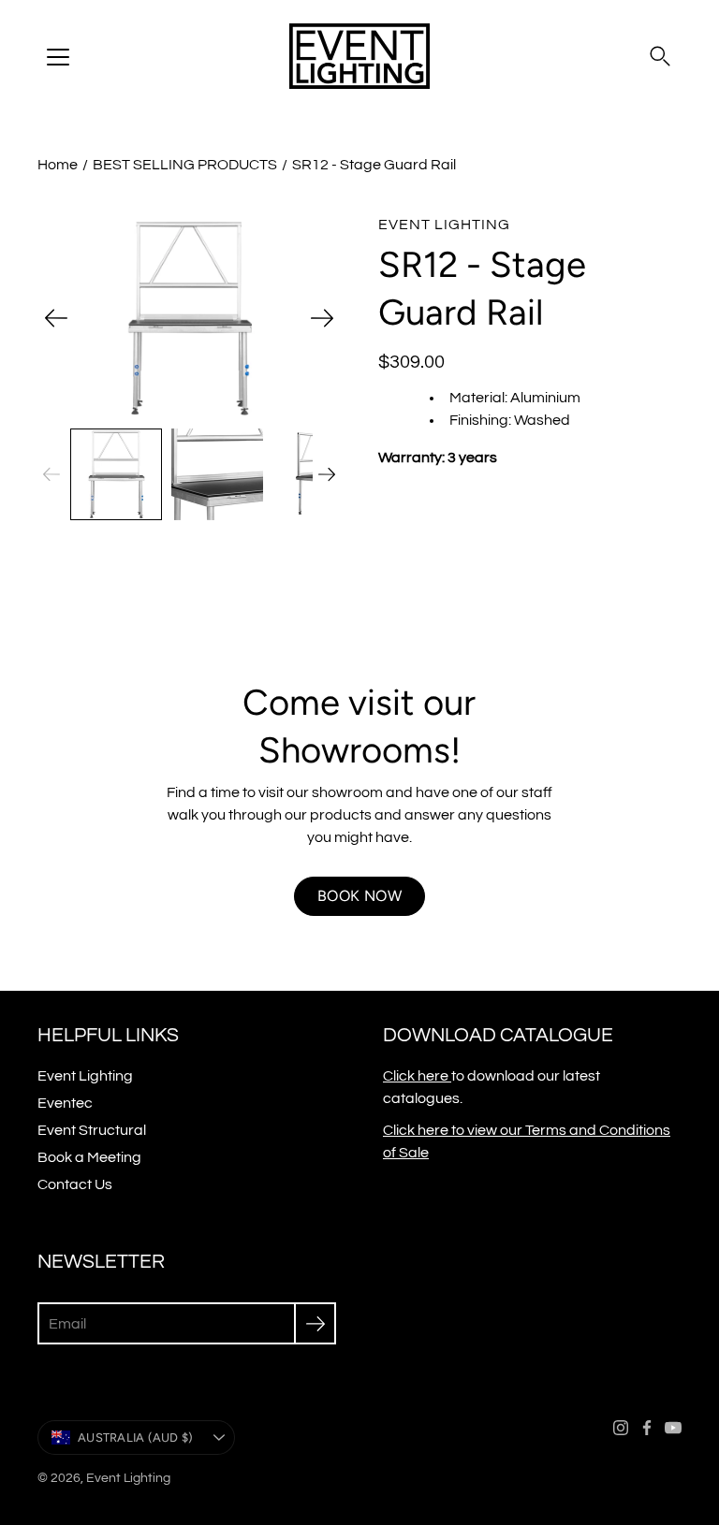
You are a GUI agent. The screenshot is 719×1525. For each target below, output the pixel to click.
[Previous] (56, 318)
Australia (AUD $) (135, 1438)
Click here (417, 1075)
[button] (660, 56)
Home (57, 164)
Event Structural (91, 1130)
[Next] (322, 318)
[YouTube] (673, 1427)
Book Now (359, 896)
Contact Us (74, 1184)
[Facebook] (646, 1427)
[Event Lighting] (359, 56)
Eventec (65, 1103)
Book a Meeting (89, 1157)
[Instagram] (620, 1427)
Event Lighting (85, 1075)
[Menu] (58, 57)
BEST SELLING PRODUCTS (185, 164)
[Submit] (315, 1323)
